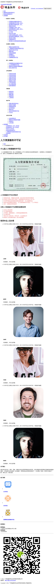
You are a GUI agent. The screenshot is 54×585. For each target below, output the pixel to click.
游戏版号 (11, 54)
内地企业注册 (12, 73)
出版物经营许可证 (13, 57)
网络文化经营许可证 (14, 47)
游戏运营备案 (12, 52)
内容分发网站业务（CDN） (16, 35)
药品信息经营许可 (7, 14)
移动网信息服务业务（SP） (16, 24)
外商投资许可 (12, 39)
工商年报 (11, 97)
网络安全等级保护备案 (14, 119)
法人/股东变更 (12, 84)
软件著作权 (12, 55)
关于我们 (5, 136)
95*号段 (11, 32)
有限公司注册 (12, 78)
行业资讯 (5, 134)
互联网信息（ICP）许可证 (12, 125)
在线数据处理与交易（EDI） (16, 23)
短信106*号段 (12, 33)
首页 (4, 11)
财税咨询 (11, 91)
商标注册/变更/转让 (14, 103)
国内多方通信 (12, 38)
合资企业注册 (12, 76)
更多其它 (8, 133)
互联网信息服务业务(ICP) (15, 21)
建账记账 (11, 94)
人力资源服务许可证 (14, 64)
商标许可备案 (12, 105)
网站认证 (11, 109)
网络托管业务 (12, 26)
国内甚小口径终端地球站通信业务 (17, 41)
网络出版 (11, 51)
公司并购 (11, 122)
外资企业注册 (12, 75)
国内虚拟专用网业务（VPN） (16, 36)
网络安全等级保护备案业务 (15, 66)
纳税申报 (11, 96)
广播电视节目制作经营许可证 (16, 48)
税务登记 (11, 93)
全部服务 (5, 15)
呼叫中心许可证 (13, 30)
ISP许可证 (5, 505)
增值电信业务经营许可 (9, 12)
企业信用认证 (12, 118)
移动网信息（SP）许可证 (12, 127)
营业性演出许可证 (13, 49)
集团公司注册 (12, 79)
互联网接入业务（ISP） (15, 27)
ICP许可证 (5, 491)
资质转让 (11, 121)
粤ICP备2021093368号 (10, 580)
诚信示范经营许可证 (14, 111)
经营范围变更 (12, 85)
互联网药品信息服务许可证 (15, 63)
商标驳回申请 (12, 106)
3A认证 (11, 112)
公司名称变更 (12, 82)
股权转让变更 (12, 81)
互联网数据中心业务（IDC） (16, 29)
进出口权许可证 (13, 67)
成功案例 (5, 124)
